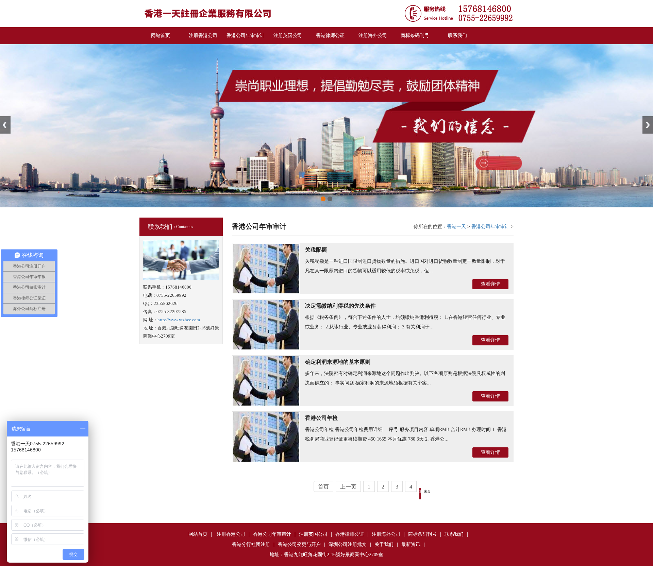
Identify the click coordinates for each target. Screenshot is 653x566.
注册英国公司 (287, 35)
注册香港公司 (203, 35)
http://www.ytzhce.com (178, 319)
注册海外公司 (372, 35)
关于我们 (384, 544)
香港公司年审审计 (246, 35)
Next (647, 125)
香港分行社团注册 (251, 544)
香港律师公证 (330, 35)
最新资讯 (410, 544)
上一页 (348, 487)
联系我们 (457, 35)
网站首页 (160, 35)
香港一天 (456, 226)
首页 (323, 487)
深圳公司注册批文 (348, 544)
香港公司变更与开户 (299, 544)
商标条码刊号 (415, 35)
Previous (5, 125)
